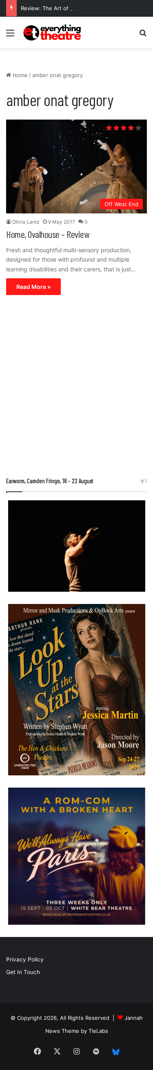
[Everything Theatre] (53, 32)
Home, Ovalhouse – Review (47, 234)
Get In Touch (23, 972)
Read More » (33, 286)
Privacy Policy (25, 959)
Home (19, 75)
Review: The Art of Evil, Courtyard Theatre (75, 8)
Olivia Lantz (26, 222)
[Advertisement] (76, 387)
